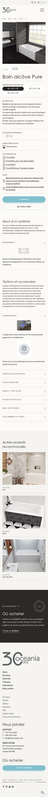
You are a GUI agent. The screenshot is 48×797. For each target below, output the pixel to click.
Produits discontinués (35, 780)
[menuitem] (44, 2)
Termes (4, 780)
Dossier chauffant (10, 382)
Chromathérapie (9, 316)
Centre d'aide (8, 713)
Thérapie (6, 682)
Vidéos (5, 703)
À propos (6, 697)
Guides (5, 700)
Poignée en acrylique (11, 400)
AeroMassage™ (8, 242)
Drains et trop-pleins (11, 391)
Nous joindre (8, 688)
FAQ (4, 710)
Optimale (6, 678)
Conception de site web (30, 782)
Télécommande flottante (13, 417)
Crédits (26, 780)
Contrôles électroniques (13, 374)
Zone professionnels (11, 716)
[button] (42, 9)
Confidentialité (12, 780)
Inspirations (7, 685)
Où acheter (24, 199)
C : (12, 738)
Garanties (6, 707)
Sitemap (20, 780)
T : (9, 732)
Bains (4, 672)
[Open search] (32, 2)
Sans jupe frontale (11, 408)
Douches (6, 675)
